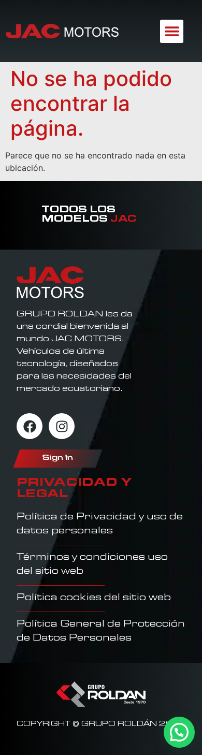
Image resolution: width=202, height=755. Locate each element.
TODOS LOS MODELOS (88, 215)
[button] (171, 31)
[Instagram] (62, 426)
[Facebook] (29, 426)
